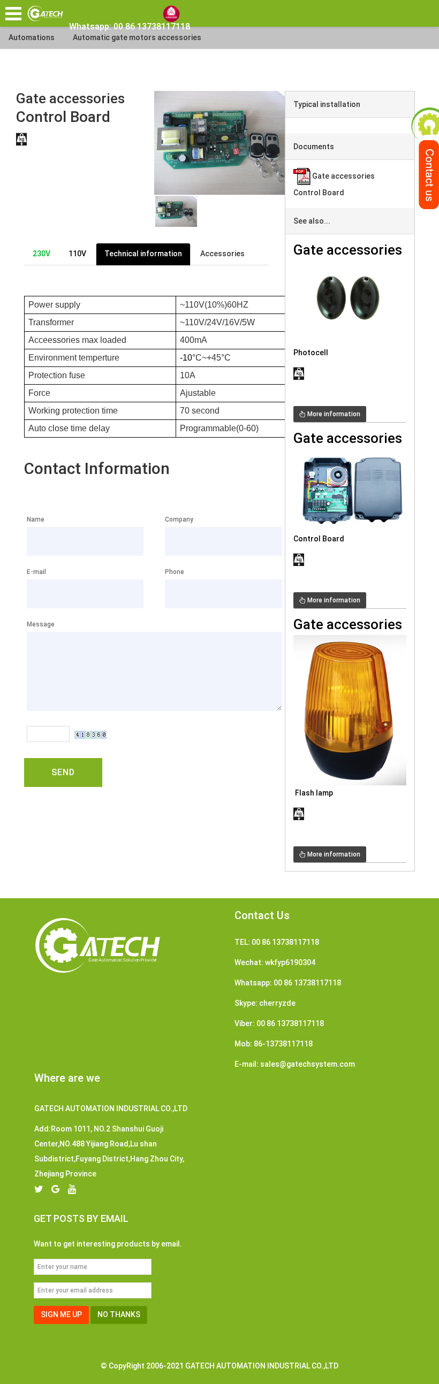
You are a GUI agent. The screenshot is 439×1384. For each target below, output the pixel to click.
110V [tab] (77, 253)
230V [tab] (41, 253)
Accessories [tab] (222, 253)
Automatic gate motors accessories (137, 37)
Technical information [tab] (143, 253)
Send (63, 772)
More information (333, 414)
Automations (32, 37)
